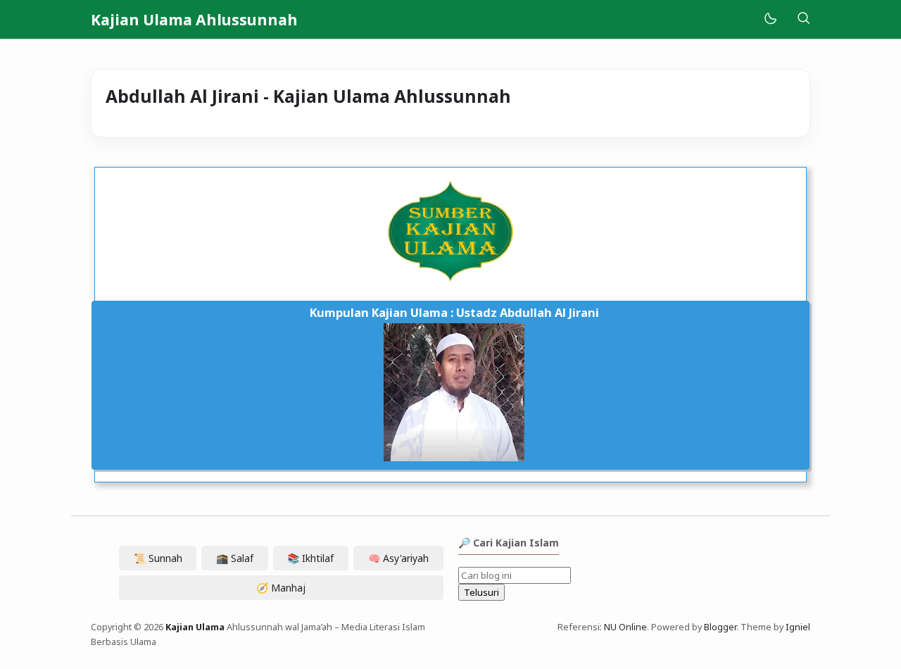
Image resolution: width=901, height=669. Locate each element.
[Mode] (770, 19)
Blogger (720, 627)
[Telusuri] (803, 19)
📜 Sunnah (158, 558)
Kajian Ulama (195, 627)
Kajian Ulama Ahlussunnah (194, 20)
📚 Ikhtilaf (310, 558)
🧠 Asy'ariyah (398, 558)
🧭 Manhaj (280, 587)
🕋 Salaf (234, 558)
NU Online (625, 627)
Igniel (798, 627)
